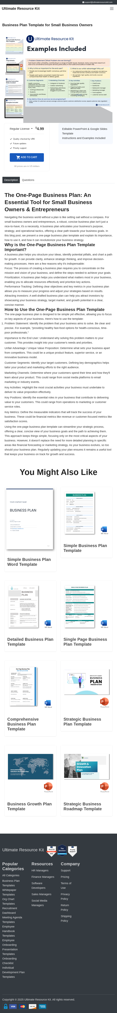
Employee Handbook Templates (8, 931)
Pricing (65, 876)
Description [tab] (11, 180)
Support (65, 870)
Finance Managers (43, 876)
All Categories (10, 875)
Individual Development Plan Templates (13, 972)
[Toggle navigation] (111, 9)
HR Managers (40, 870)
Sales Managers (41, 894)
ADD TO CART (29, 157)
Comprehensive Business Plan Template (23, 724)
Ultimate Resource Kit (21, 8)
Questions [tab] (28, 180)
